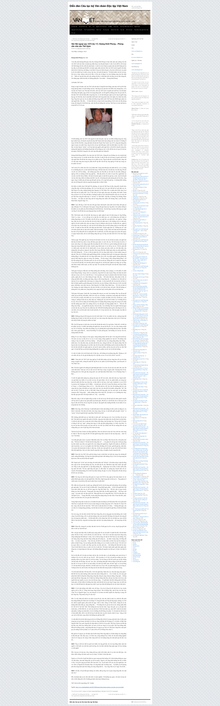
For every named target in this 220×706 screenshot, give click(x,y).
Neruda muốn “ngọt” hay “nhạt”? (139, 290)
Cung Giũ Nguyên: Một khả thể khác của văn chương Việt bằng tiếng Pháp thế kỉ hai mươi (140, 524)
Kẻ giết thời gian (136, 235)
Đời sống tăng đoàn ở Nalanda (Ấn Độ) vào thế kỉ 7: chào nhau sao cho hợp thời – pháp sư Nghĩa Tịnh (140, 258)
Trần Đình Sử (136, 560)
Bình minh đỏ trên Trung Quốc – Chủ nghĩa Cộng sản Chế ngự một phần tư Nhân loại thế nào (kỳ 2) (140, 504)
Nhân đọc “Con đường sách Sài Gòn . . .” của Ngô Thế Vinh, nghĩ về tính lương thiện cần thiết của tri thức (84, 39)
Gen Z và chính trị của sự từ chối (139, 280)
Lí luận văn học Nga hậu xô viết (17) (117, 39)
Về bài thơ (138, 253)
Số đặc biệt (74, 26)
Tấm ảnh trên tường (137, 297)
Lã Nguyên (135, 552)
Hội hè (134, 527)
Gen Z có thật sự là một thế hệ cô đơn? (140, 205)
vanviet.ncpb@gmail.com (136, 63)
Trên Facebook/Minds (89, 29)
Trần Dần (135, 493)
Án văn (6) (135, 519)
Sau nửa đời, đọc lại (139, 513)
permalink (115, 691)
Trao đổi (122, 29)
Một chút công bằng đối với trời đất (140, 181)
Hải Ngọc (135, 549)
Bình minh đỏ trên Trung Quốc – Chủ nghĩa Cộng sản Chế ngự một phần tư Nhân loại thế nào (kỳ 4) (140, 469)
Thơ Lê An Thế (136, 521)
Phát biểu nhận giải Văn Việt (141, 29)
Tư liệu (110, 26)
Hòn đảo (134, 190)
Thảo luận (115, 26)
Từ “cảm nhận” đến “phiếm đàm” (139, 433)
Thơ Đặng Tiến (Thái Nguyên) (139, 263)
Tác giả (73, 33)
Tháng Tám (135, 196)
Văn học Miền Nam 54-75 (126, 26)
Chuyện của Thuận (137, 352)
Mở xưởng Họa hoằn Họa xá (139, 199)
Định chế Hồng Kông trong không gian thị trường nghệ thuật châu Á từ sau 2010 (140, 288)
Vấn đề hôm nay (83, 26)
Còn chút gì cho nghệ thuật (138, 535)
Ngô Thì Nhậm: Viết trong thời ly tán (140, 414)
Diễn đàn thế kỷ (136, 546)
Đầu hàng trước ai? (137, 249)
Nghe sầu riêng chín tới (137, 420)
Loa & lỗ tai (135, 233)
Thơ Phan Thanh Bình (137, 226)
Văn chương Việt (136, 561)
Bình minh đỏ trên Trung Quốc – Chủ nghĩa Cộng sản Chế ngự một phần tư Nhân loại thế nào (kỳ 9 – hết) (140, 374)
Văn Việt (88, 48)
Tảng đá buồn (135, 198)
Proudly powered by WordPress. (140, 702)
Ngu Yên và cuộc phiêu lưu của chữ (140, 173)
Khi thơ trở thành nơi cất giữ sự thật (140, 439)
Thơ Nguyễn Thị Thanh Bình (139, 484)
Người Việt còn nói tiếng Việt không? (140, 461)
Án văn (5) (135, 529)
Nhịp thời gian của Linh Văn (138, 359)
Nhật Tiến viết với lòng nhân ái (139, 349)
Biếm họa (98, 29)
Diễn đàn (135, 544)
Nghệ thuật (137, 26)
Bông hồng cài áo (136, 329)
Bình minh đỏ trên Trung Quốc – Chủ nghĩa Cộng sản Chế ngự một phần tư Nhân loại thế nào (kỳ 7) (140, 410)
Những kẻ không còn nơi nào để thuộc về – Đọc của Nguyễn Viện (140, 309)
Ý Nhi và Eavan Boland (138, 187)
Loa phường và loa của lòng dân (139, 283)
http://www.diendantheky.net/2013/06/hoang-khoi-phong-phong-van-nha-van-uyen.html (100, 687)
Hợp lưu (134, 550)
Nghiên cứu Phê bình (101, 26)
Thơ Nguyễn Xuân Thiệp (138, 386)
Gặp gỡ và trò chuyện (77, 29)
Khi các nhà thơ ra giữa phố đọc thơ (140, 184)
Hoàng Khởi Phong (96, 691)
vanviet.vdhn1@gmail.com (136, 69)
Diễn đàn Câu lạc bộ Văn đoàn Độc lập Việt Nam (99, 6)
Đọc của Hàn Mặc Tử (139, 436)
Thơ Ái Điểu (135, 323)
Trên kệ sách (129, 29)
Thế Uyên (103, 691)
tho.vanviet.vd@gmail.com (136, 57)
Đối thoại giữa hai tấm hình (138, 464)
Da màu (134, 543)
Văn (90, 26)
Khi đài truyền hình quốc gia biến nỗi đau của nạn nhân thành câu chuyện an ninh (140, 246)
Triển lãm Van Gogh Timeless (139, 219)
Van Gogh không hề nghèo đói (139, 209)
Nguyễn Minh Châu (137, 379)
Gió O (134, 547)
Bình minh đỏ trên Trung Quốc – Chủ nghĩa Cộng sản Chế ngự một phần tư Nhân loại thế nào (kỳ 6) (140, 428)
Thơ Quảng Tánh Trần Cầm (139, 355)
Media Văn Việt (115, 29)
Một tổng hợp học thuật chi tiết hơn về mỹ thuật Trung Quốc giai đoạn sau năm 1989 (140, 178)
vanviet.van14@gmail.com (136, 51)
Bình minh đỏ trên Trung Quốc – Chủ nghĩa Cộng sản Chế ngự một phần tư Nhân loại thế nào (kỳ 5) (140, 444)
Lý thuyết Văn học (136, 553)
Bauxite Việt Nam (136, 541)
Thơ (93, 26)
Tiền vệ (134, 558)
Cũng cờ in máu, (139, 320)
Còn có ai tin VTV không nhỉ (139, 212)
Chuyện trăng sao (136, 362)
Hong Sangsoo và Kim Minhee (139, 236)
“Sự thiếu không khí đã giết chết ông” (140, 365)
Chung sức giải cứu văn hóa (138, 202)
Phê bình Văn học (136, 556)
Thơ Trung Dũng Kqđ (137, 495)
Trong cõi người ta (136, 476)
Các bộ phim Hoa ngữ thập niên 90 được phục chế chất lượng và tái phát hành (140, 336)
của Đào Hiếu (137, 405)
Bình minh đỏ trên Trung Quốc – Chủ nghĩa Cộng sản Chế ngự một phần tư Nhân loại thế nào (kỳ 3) (140, 489)
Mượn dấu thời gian (137, 555)
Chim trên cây (136, 332)
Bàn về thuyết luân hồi (137, 222)
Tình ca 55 (135, 252)
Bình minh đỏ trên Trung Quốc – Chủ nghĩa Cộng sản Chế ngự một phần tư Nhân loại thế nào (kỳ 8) (140, 396)
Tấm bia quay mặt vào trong (138, 277)
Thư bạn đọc (106, 29)
